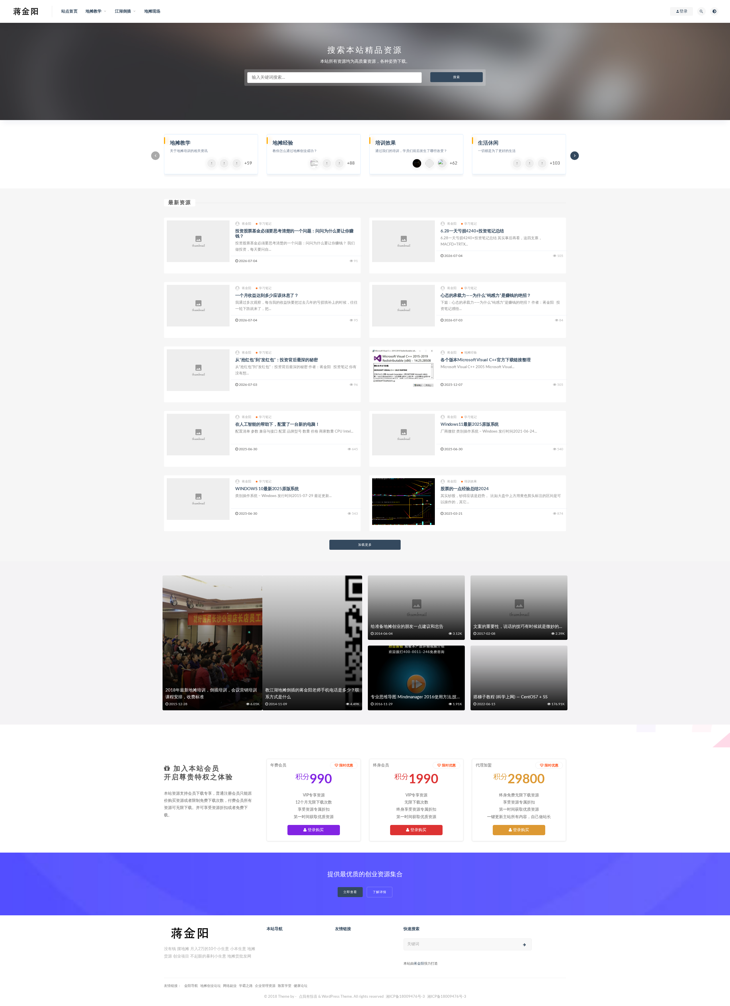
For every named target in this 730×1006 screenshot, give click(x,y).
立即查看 (350, 892)
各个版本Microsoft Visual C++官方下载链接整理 (486, 360)
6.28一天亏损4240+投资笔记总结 (472, 231)
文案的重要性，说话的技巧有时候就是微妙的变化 (520, 626)
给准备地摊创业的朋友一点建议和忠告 (407, 626)
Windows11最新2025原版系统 (470, 424)
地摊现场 (152, 11)
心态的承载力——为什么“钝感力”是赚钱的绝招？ (486, 295)
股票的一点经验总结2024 (464, 489)
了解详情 (379, 892)
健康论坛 (300, 985)
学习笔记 (265, 223)
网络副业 (230, 985)
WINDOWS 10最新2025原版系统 (267, 489)
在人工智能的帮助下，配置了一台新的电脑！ (277, 424)
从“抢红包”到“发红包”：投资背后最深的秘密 (276, 360)
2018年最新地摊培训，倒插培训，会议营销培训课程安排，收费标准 (211, 693)
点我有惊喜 (308, 997)
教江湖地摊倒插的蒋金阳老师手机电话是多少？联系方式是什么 (312, 693)
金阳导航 (191, 985)
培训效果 (470, 481)
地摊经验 (470, 352)
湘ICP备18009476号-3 (405, 997)
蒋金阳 (247, 223)
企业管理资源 (265, 985)
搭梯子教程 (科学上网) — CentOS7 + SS (510, 697)
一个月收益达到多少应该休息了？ (267, 295)
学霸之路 (246, 985)
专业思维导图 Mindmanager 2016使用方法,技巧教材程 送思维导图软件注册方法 (446, 697)
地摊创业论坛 (210, 985)
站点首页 (69, 11)
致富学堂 (284, 985)
